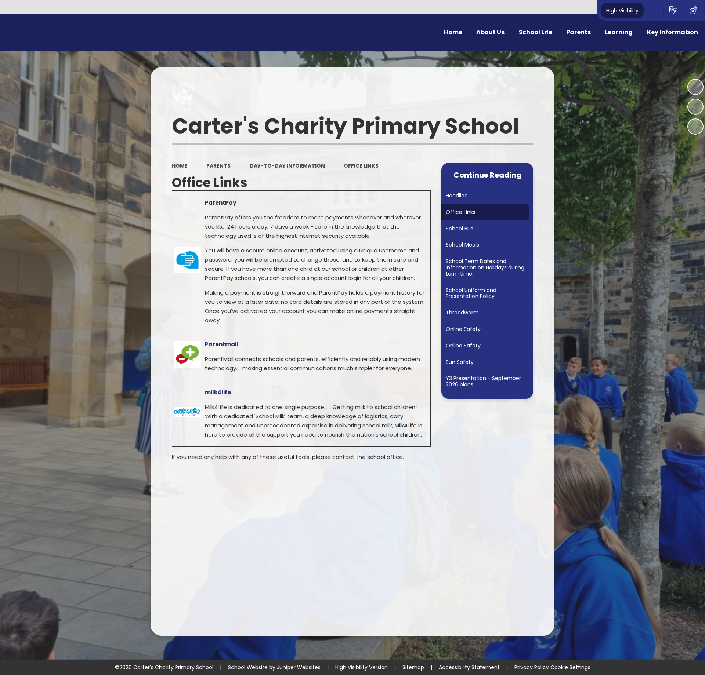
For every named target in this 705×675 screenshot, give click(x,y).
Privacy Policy (531, 667)
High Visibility (622, 10)
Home (180, 165)
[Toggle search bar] (654, 10)
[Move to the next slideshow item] (695, 126)
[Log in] (693, 10)
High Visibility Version (361, 667)
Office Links (361, 165)
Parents (218, 165)
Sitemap (413, 667)
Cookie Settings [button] (570, 667)
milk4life (218, 392)
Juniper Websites (299, 667)
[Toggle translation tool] (673, 10)
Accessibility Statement (469, 667)
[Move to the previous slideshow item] (695, 107)
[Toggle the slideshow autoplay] (695, 87)
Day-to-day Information (287, 165)
